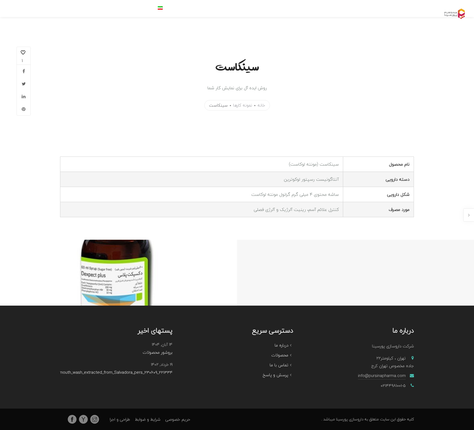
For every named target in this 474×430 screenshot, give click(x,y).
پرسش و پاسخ (275, 374)
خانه (261, 105)
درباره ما (281, 345)
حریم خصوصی (177, 419)
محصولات (279, 355)
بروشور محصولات (158, 352)
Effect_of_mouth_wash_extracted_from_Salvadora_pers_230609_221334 (107, 372)
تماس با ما (279, 364)
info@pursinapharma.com (382, 375)
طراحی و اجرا (120, 419)
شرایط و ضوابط (147, 419)
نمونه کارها (242, 105)
